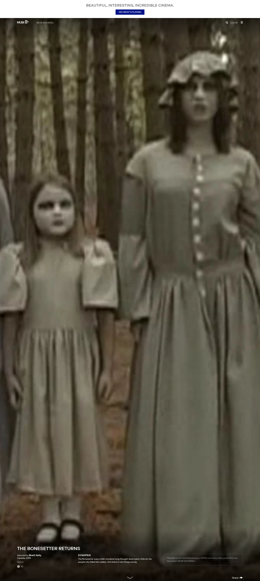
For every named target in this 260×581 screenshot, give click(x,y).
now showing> (187, 561)
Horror (20, 562)
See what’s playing (130, 12)
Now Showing (45, 22)
